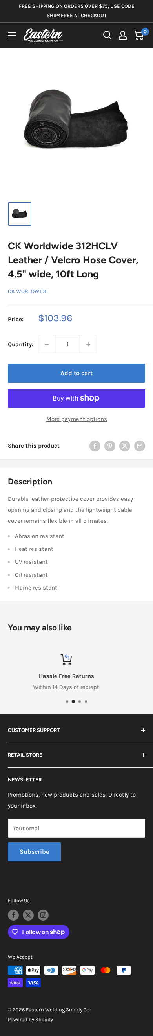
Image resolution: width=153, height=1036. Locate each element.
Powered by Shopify (30, 1019)
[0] (139, 35)
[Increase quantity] (88, 344)
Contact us (134, 687)
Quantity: (20, 344)
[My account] (123, 35)
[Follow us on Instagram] (43, 915)
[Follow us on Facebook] (13, 915)
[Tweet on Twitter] (124, 445)
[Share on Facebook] (94, 445)
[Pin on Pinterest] (109, 445)
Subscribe (34, 851)
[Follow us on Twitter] (28, 915)
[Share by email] (139, 445)
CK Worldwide (28, 291)
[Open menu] (12, 35)
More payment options (76, 419)
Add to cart (76, 373)
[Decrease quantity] (46, 344)
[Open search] (107, 35)
